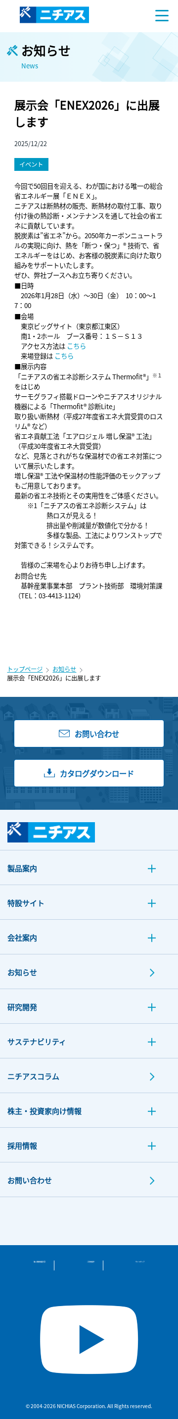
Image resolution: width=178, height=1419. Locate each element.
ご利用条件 (90, 1262)
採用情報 (22, 1145)
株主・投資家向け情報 (44, 1110)
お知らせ (64, 669)
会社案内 (22, 937)
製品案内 (22, 868)
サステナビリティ (36, 1041)
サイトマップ (139, 1262)
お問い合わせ (29, 1180)
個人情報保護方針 (39, 1262)
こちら (76, 346)
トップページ (25, 669)
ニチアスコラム (33, 1076)
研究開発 (22, 1006)
